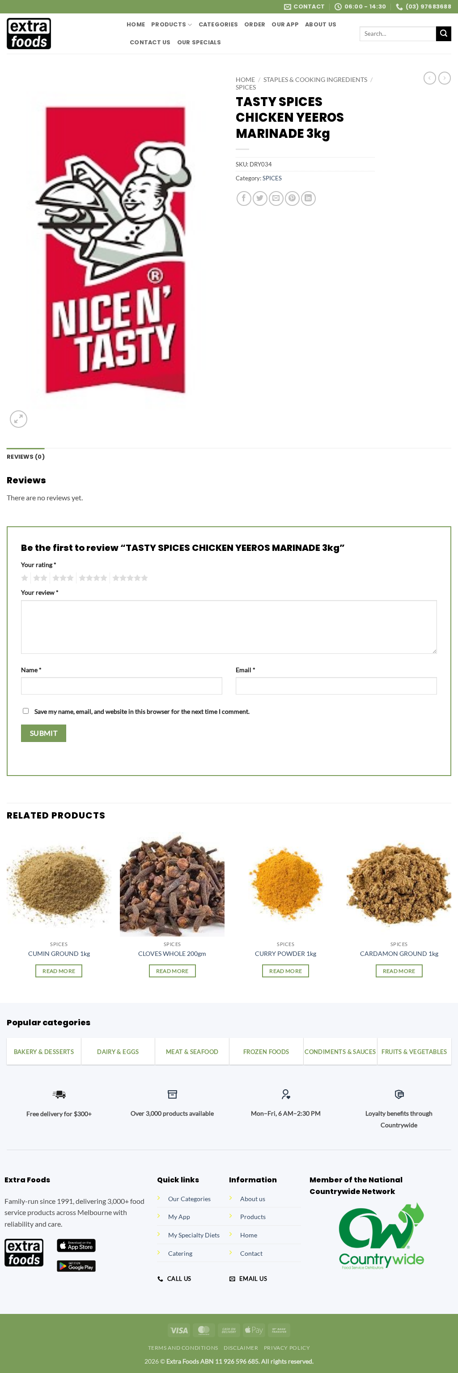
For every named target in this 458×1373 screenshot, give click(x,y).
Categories (218, 24)
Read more (58, 971)
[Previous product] (444, 78)
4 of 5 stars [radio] (91, 578)
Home (136, 24)
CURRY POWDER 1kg (285, 953)
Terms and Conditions (183, 1347)
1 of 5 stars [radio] (23, 578)
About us (252, 1198)
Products (168, 24)
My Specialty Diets (194, 1235)
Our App (285, 24)
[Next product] (430, 78)
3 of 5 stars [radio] (62, 578)
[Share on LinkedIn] (308, 198)
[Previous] (7, 916)
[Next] (451, 916)
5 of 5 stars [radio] (129, 578)
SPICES (246, 87)
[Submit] (443, 34)
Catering (180, 1253)
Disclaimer (241, 1347)
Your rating (38, 564)
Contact (251, 1253)
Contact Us (150, 42)
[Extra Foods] (60, 33)
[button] (18, 419)
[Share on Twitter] (260, 198)
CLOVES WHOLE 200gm (172, 953)
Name (31, 670)
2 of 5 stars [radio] (38, 578)
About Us (320, 24)
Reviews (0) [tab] (26, 457)
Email (245, 670)
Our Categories (189, 1198)
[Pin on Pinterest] (292, 198)
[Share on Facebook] (244, 198)
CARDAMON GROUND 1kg (399, 953)
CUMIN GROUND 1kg (59, 953)
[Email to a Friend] (276, 198)
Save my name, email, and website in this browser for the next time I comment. (142, 711)
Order (254, 24)
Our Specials (199, 42)
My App (179, 1216)
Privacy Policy (287, 1347)
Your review (40, 592)
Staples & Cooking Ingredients (315, 79)
